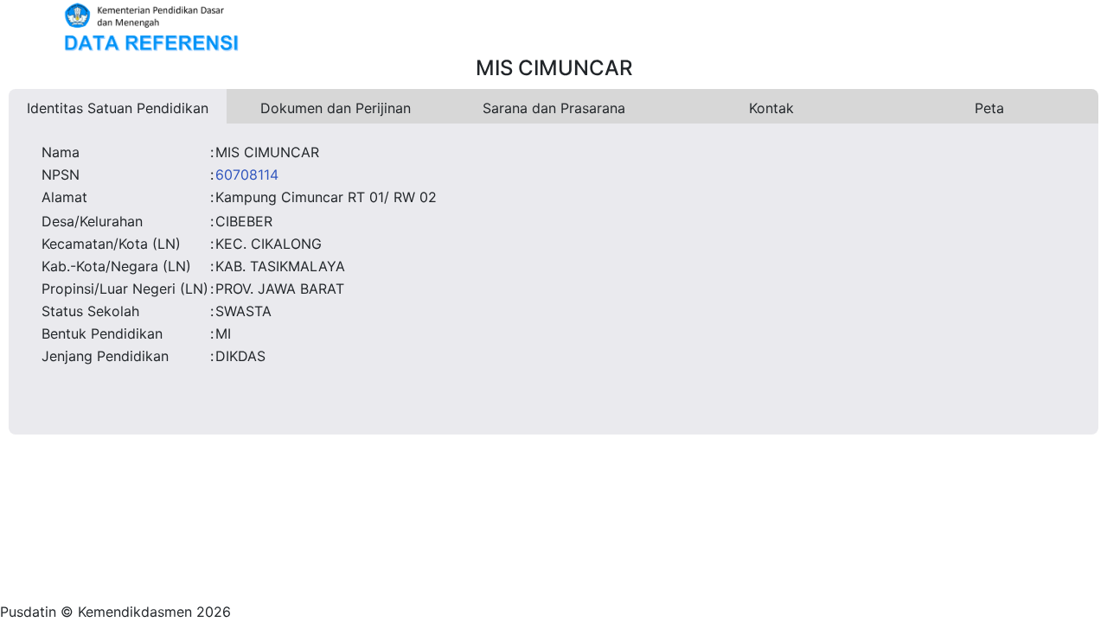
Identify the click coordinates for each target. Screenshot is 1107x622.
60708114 (246, 174)
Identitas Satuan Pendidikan (117, 108)
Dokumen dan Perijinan (335, 108)
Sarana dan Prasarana (554, 108)
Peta (989, 108)
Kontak (771, 108)
